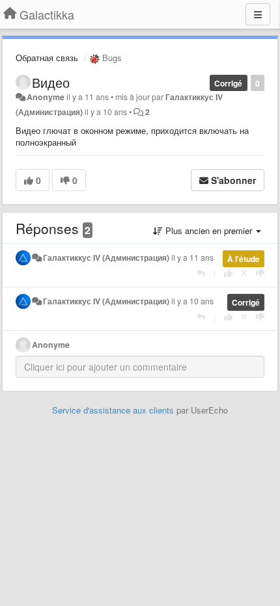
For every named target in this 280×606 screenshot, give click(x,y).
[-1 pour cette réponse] (260, 273)
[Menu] (257, 14)
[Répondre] (201, 273)
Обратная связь (47, 57)
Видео (51, 82)
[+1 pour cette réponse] (228, 273)
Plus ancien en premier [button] (209, 230)
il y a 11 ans (192, 257)
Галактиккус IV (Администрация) (106, 257)
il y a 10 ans (192, 301)
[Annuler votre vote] (244, 273)
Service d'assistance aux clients (113, 410)
